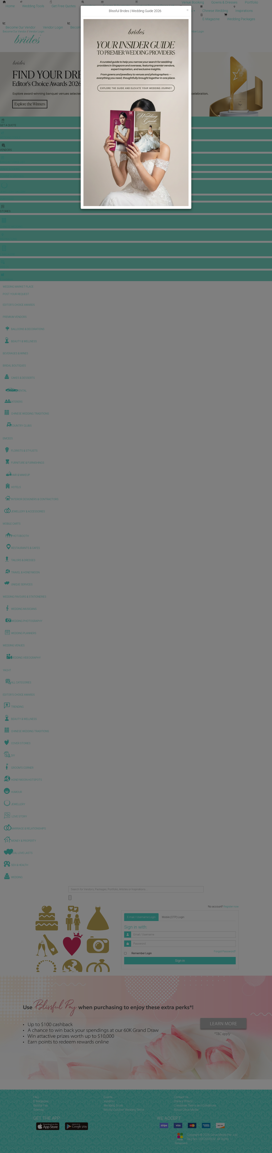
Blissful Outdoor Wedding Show (124, 1109)
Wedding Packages (241, 19)
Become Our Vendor (21, 27)
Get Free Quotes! (149, 31)
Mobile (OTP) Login (173, 917)
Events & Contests (116, 6)
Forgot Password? (225, 951)
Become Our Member (86, 27)
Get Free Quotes (64, 6)
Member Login (120, 27)
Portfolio (251, 2)
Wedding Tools (33, 6)
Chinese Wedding (215, 11)
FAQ (36, 1097)
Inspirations (244, 11)
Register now (231, 906)
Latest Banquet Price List (155, 6)
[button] (3, 84)
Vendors (89, 6)
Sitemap (38, 1109)
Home (10, 6)
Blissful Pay (40, 1105)
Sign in (180, 961)
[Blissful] (47, 1126)
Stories (187, 11)
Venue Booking (193, 2)
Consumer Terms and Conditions (195, 1105)
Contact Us (181, 1097)
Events (108, 1097)
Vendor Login (53, 27)
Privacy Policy (183, 1101)
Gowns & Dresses (224, 2)
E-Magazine (211, 19)
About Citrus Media (186, 1109)
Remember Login (142, 953)
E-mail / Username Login (141, 917)
